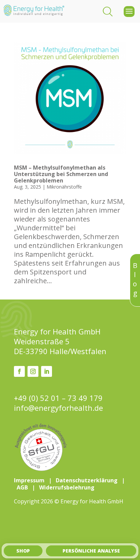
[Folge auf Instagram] (33, 371)
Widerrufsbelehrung (66, 487)
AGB (22, 487)
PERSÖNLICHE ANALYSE (91, 550)
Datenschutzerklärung (87, 480)
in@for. (58, 408)
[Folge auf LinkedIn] (46, 371)
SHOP (23, 550)
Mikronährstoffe (64, 187)
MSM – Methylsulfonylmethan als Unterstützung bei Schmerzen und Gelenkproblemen (61, 174)
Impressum (29, 480)
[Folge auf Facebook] (19, 371)
